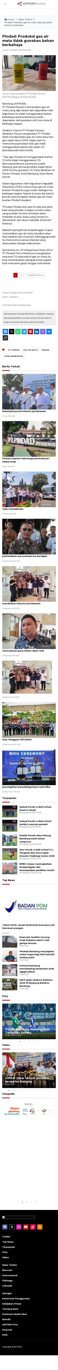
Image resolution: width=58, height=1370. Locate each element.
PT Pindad (14, 350)
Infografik (8, 1093)
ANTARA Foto (10, 1324)
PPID (5, 1335)
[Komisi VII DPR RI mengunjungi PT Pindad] (27, 677)
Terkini (6, 1236)
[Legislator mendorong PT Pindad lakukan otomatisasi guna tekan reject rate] (29, 631)
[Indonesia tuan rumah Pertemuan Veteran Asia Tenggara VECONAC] (29, 719)
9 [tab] (44, 1090)
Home (11, 19)
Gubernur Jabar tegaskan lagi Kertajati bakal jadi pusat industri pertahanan (25, 410)
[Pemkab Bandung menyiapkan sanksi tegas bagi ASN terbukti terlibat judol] (9, 955)
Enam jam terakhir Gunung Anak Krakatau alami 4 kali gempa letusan (34, 940)
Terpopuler (9, 798)
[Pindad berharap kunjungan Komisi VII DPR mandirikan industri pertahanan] (29, 583)
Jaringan (7, 1293)
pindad (45, 350)
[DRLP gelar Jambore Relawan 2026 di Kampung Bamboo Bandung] (9, 984)
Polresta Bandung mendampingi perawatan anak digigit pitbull (36, 968)
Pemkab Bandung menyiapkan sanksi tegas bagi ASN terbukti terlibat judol (37, 954)
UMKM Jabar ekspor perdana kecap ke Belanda (27, 1079)
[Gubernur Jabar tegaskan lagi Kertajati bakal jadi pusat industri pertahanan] (29, 391)
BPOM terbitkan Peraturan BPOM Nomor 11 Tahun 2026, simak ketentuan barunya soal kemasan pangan (28, 924)
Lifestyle (7, 1285)
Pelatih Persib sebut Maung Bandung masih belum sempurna (35, 838)
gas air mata (30, 350)
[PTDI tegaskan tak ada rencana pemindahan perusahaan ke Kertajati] (29, 536)
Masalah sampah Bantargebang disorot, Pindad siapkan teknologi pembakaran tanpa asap (26, 458)
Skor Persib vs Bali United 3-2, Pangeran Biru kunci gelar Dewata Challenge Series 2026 (37, 852)
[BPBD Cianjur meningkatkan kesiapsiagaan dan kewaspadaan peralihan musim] (9, 868)
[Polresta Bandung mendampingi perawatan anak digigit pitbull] (9, 970)
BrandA (6, 1319)
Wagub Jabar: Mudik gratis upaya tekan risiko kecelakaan (26, 507)
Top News (8, 880)
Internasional (9, 1275)
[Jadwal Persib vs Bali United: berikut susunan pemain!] (9, 825)
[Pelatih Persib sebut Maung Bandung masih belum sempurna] (9, 839)
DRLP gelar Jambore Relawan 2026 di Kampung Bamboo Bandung (36, 983)
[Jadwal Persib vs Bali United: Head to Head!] (9, 811)
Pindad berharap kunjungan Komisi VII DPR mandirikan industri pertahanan (28, 602)
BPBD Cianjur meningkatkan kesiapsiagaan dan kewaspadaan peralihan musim (36, 867)
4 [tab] (33, 1041)
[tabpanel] (29, 1021)
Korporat (7, 1329)
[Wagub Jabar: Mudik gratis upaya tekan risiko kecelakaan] (29, 489)
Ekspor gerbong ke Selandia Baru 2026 (26, 1191)
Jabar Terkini (25, 19)
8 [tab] (40, 1090)
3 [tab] (29, 1041)
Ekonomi (7, 1270)
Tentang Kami (10, 1309)
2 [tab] (24, 1041)
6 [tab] (31, 1090)
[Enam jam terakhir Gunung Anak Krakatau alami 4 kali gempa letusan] (9, 941)
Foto (5, 996)
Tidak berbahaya (13, 356)
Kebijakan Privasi (11, 1303)
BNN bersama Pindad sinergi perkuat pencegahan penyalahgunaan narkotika (26, 785)
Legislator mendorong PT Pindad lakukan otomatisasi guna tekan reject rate (27, 649)
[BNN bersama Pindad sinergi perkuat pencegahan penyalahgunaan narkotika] (29, 767)
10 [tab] (49, 1090)
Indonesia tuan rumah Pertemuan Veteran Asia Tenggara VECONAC (27, 738)
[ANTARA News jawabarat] (32, 4)
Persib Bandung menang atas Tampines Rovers (27, 1030)
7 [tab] (35, 1090)
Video (6, 1045)
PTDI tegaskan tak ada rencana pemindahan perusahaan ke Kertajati (24, 555)
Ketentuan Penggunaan (16, 1298)
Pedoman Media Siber (14, 1314)
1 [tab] (20, 1041)
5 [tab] (37, 1041)
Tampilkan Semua (35, 275)
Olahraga (7, 1280)
